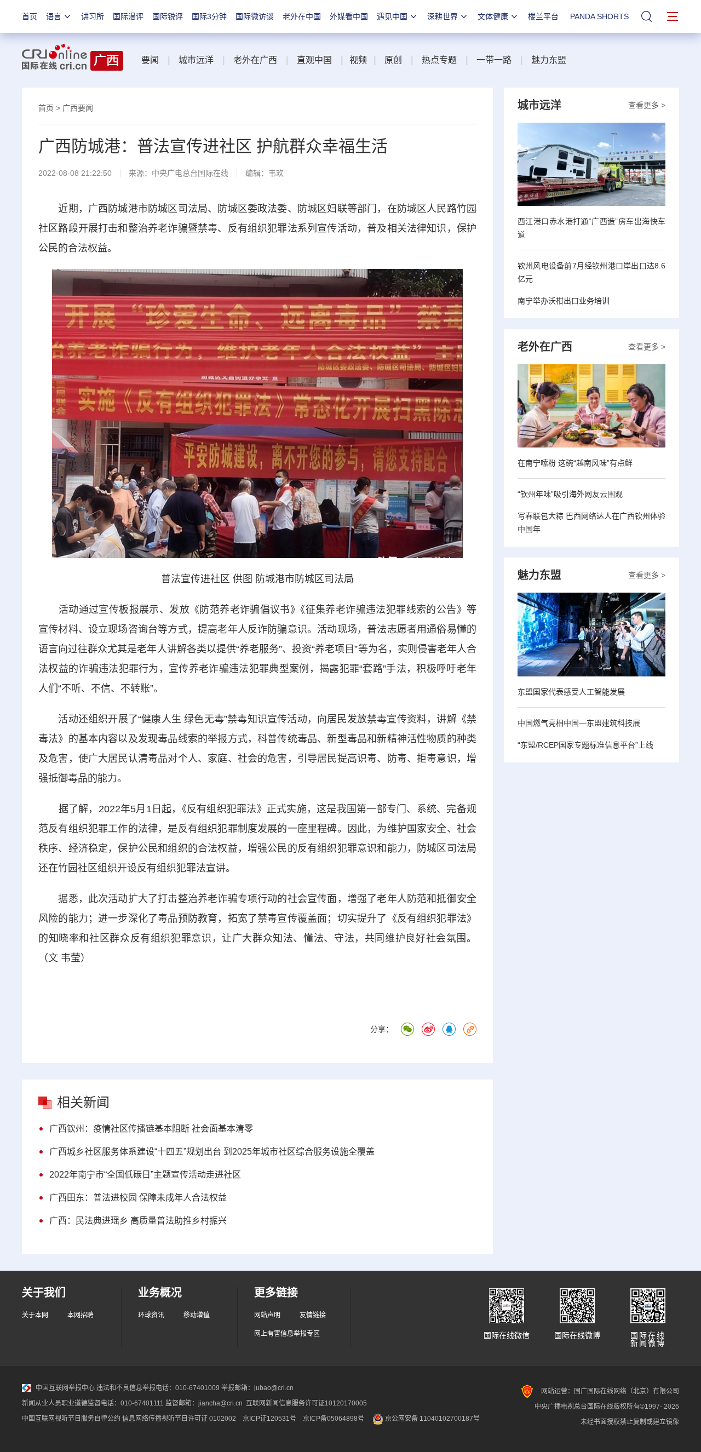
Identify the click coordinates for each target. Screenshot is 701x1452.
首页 (29, 16)
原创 (393, 60)
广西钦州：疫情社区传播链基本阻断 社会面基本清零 (151, 1128)
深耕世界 (442, 16)
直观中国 (314, 60)
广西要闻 (77, 108)
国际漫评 (128, 16)
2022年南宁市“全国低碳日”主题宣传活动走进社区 (145, 1174)
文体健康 (493, 16)
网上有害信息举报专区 (287, 1334)
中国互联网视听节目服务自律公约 (71, 1418)
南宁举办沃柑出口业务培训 (564, 300)
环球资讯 (151, 1315)
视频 (358, 60)
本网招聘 (80, 1315)
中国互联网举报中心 (65, 1388)
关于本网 (35, 1315)
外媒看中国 (349, 16)
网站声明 (267, 1315)
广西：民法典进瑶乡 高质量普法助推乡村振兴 (138, 1220)
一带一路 (494, 60)
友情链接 (313, 1315)
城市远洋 (196, 60)
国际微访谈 (254, 16)
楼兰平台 (543, 16)
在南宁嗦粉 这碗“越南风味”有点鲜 (575, 462)
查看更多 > (646, 105)
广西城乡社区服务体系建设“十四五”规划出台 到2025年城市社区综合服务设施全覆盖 (212, 1151)
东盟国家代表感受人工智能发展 (571, 691)
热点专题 (439, 60)
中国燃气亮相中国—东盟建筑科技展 (579, 723)
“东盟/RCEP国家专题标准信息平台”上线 (585, 745)
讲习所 (92, 16)
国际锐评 (167, 16)
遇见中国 (392, 16)
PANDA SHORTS (599, 16)
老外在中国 (302, 16)
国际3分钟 (209, 16)
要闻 (150, 60)
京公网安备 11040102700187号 (431, 1418)
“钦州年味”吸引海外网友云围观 (570, 494)
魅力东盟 (548, 60)
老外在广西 (255, 60)
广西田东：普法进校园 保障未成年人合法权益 (138, 1197)
